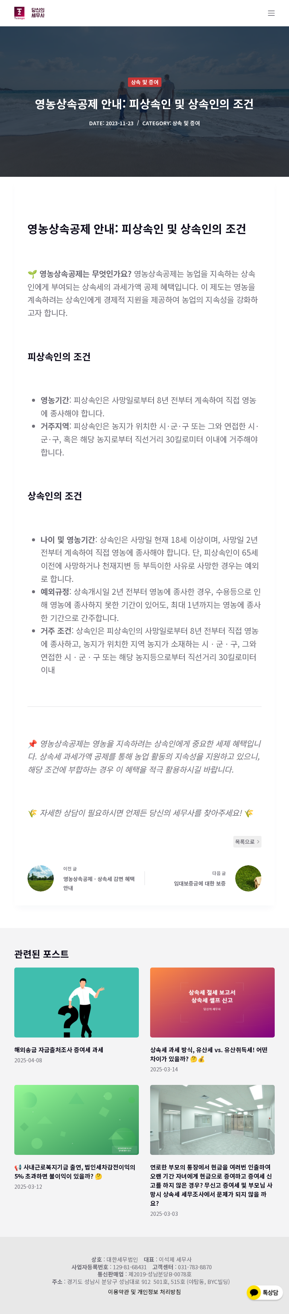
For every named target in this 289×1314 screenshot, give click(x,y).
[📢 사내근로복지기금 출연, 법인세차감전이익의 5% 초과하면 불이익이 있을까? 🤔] (76, 1120)
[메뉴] (271, 13)
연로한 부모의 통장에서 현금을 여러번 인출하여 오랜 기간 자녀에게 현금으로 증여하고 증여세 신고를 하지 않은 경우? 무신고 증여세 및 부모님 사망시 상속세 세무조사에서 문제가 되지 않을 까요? (211, 1185)
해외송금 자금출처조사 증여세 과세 (58, 1049)
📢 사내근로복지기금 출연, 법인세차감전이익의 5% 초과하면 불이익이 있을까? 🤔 (74, 1171)
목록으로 (245, 841)
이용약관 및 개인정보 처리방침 (144, 1292)
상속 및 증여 (144, 82)
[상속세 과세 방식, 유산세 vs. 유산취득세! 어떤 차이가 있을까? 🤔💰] (212, 1003)
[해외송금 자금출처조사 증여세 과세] (76, 1003)
